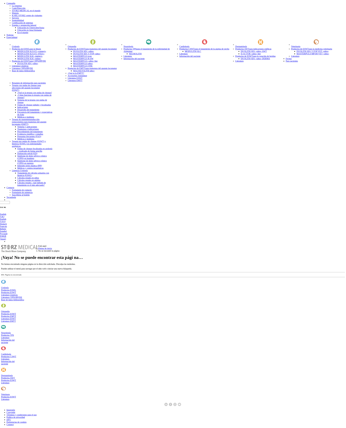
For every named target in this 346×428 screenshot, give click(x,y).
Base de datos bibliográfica (12, 300)
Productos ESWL (8, 290)
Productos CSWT (8, 356)
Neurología (6, 333)
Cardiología (6, 354)
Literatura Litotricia (9, 295)
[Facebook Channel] (171, 405)
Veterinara (5, 394)
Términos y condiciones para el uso (21, 415)
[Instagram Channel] (175, 405)
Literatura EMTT (8, 321)
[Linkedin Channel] (166, 405)
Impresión (10, 410)
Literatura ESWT (8, 319)
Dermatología (7, 375)
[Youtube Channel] (180, 405)
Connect (10, 424)
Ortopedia (5, 311)
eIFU (8, 420)
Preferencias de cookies (16, 422)
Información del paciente (8, 341)
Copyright (10, 412)
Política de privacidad (15, 417)
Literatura (5, 337)
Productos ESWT (8, 292)
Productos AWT (8, 378)
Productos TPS (7, 335)
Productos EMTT (8, 316)
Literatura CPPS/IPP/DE (11, 297)
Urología (5, 287)
